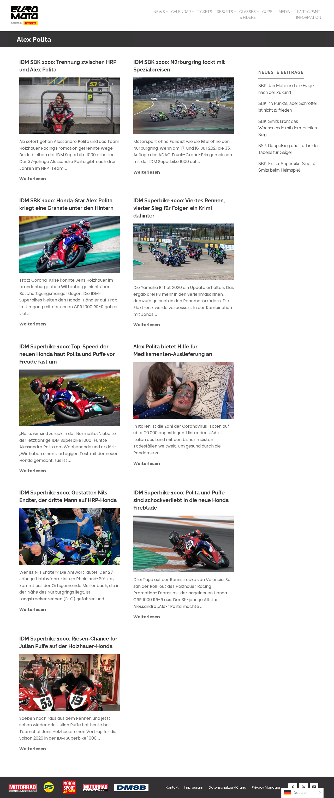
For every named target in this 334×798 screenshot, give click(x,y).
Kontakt (172, 787)
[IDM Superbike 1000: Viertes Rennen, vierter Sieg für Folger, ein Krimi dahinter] (208, 251)
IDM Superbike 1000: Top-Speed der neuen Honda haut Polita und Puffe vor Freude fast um (67, 354)
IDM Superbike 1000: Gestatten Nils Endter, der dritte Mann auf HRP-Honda (68, 496)
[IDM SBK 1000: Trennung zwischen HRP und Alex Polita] (93, 105)
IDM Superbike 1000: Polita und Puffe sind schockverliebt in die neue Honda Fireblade (181, 500)
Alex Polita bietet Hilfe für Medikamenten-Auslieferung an (172, 350)
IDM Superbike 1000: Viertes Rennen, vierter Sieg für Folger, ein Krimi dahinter (179, 208)
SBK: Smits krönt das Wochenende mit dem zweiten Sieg (287, 128)
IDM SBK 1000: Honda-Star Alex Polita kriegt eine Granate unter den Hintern (66, 204)
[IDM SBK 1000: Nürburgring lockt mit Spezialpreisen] (207, 105)
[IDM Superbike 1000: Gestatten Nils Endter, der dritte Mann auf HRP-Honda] (93, 536)
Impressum (193, 787)
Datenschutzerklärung (227, 787)
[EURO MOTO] (24, 16)
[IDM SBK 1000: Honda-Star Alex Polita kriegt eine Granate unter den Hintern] (93, 244)
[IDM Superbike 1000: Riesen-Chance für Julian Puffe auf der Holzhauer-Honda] (93, 682)
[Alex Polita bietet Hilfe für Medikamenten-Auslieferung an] (207, 390)
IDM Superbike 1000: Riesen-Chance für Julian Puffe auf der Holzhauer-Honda (68, 642)
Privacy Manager (266, 787)
